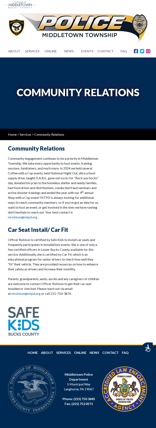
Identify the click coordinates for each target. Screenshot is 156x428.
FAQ (123, 51)
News (94, 352)
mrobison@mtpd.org (22, 217)
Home (12, 134)
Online (80, 352)
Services (32, 51)
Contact (105, 51)
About (47, 352)
